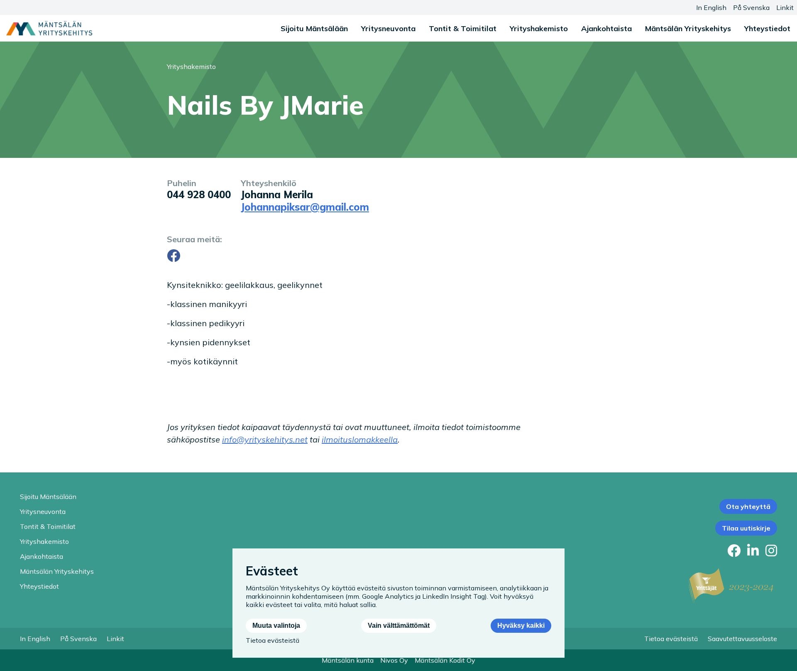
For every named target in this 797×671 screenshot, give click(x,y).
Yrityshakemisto (539, 28)
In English (711, 7)
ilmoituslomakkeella (360, 439)
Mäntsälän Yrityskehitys (688, 28)
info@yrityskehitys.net (265, 439)
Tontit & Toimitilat (462, 28)
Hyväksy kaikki (521, 625)
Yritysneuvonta (388, 28)
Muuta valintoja (276, 625)
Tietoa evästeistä (671, 638)
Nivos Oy (394, 660)
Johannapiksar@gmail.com (305, 207)
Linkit (785, 7)
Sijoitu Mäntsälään (314, 28)
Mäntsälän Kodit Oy (445, 660)
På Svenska (751, 7)
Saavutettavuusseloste (742, 638)
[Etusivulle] (49, 28)
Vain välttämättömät (399, 625)
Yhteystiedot (767, 28)
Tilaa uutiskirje (746, 528)
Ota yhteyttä (748, 506)
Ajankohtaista (606, 28)
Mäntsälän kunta (348, 660)
